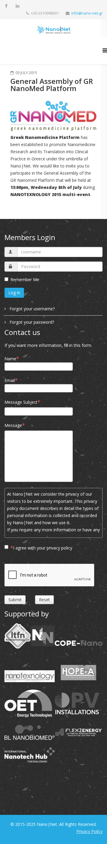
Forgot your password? (31, 322)
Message (13, 425)
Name (10, 358)
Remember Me (24, 279)
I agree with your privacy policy (42, 548)
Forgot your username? (31, 308)
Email (9, 380)
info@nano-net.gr (87, 13)
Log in (14, 292)
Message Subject (20, 402)
